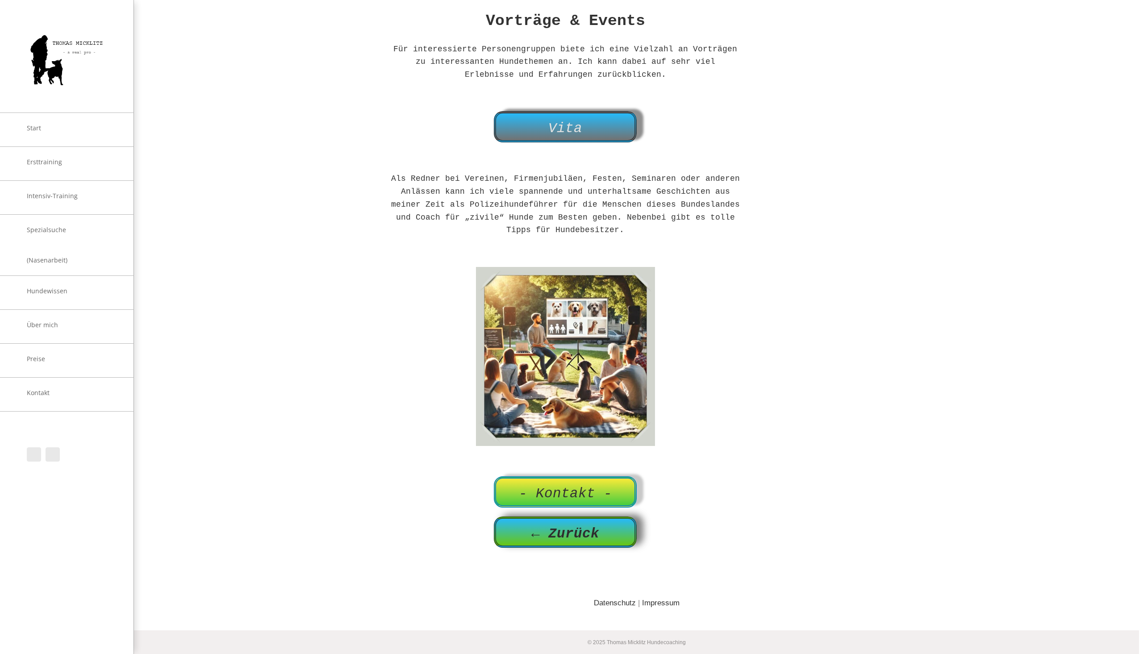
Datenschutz (615, 603)
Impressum (661, 603)
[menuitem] (67, 129)
